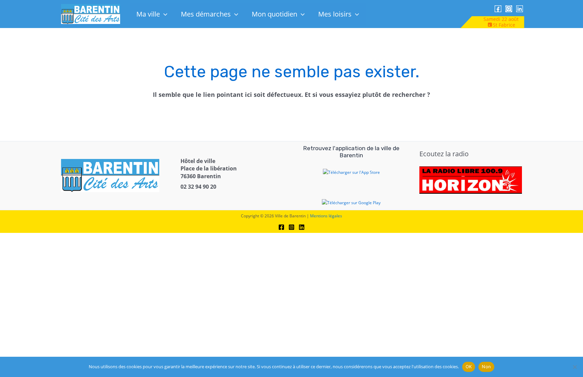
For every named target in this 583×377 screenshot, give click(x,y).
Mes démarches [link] (206, 14)
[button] (163, 14)
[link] (90, 14)
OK (469, 366)
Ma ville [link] (148, 14)
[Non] (574, 366)
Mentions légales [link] (326, 216)
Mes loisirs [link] (335, 14)
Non (486, 366)
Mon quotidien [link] (274, 14)
